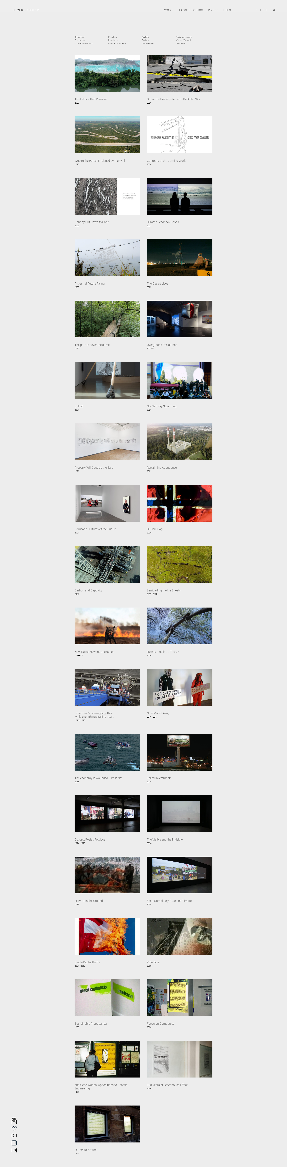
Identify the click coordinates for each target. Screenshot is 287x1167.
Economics (80, 40)
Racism (145, 40)
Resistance (113, 40)
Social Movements (184, 37)
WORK (169, 10)
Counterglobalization (84, 43)
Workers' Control (183, 40)
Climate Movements (117, 43)
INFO (227, 10)
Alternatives (181, 43)
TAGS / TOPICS (191, 10)
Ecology (145, 37)
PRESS (213, 10)
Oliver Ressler (25, 10)
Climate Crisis (148, 43)
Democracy (80, 37)
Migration (112, 37)
